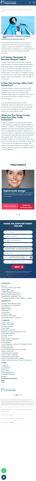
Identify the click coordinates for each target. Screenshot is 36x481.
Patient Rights (5, 289)
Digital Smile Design (7, 323)
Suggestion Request (8, 374)
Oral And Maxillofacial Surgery (11, 303)
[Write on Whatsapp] (3, 470)
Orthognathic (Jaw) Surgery (10, 356)
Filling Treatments (7, 351)
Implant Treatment (7, 324)
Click (5, 271)
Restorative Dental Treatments (11, 317)
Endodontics (5, 310)
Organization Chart (7, 291)
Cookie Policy (8, 415)
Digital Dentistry (6, 309)
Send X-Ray (5, 370)
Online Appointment (8, 372)
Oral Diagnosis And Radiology (11, 305)
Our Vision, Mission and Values (11, 287)
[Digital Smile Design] (18, 179)
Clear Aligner (5, 328)
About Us (4, 286)
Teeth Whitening (6, 340)
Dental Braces (6, 342)
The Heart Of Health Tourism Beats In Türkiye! (16, 298)
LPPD (2, 415)
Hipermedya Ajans (6, 422)
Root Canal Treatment (8, 330)
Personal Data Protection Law (11, 294)
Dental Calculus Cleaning (9, 353)
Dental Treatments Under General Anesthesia (16, 360)
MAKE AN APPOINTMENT (26, 206)
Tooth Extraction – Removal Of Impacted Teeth (16, 344)
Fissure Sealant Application (10, 339)
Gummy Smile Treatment (9, 354)
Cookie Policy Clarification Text (11, 296)
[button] (17, 215)
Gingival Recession (7, 346)
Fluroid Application (7, 347)
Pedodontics (5, 307)
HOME (3, 8)
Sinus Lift (4, 337)
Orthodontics (5, 312)
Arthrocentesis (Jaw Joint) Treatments (13, 349)
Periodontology (6, 314)
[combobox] (6, 240)
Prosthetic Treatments (8, 316)
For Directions (5, 367)
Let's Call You (5, 369)
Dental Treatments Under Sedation (12, 358)
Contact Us (4, 365)
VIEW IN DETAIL (9, 206)
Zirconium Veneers (7, 326)
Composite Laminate (8, 333)
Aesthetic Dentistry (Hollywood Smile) (13, 331)
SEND (17, 267)
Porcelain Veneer (7, 335)
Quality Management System (10, 293)
